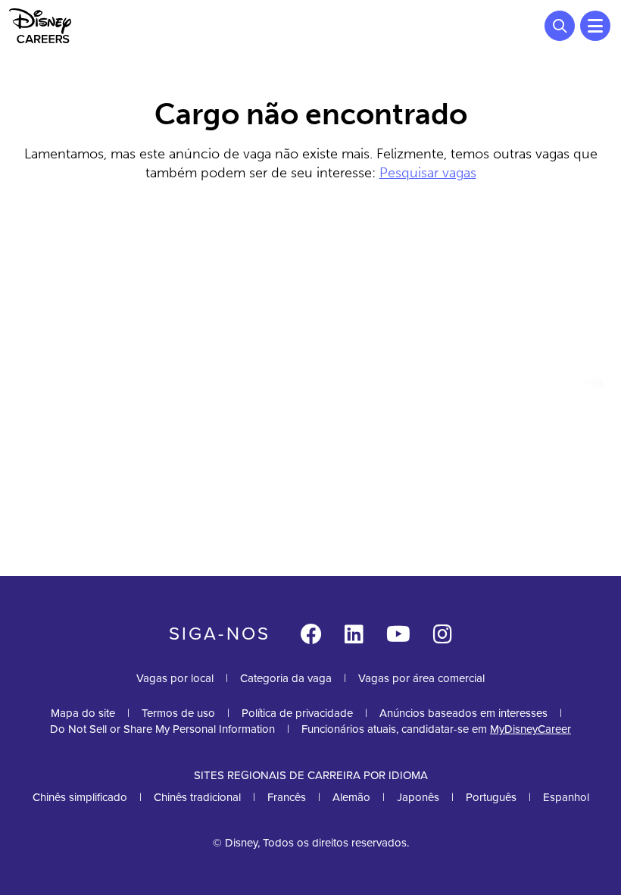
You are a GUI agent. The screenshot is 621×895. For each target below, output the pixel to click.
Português (491, 797)
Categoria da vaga (286, 678)
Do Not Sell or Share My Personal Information (162, 729)
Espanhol (566, 797)
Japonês (418, 797)
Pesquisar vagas (427, 172)
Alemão (351, 797)
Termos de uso (178, 713)
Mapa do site (83, 713)
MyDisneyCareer (530, 729)
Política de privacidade (297, 713)
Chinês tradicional (197, 797)
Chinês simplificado (80, 797)
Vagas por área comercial (421, 678)
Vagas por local (175, 678)
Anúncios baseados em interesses (463, 713)
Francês (286, 797)
